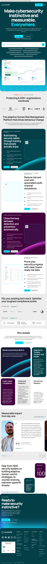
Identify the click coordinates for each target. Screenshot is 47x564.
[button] (41, 456)
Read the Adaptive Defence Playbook (10, 492)
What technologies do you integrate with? (14, 52)
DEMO (25, 545)
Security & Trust (34, 542)
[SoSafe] (6, 5)
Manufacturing (19, 555)
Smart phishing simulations (19, 538)
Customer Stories (42, 553)
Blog (25, 536)
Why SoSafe (41, 551)
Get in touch (28, 36)
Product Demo (26, 547)
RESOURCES (26, 531)
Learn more (14, 167)
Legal (32, 547)
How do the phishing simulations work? (31, 48)
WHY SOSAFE (41, 549)
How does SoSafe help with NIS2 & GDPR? (16, 48)
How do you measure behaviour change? (30, 50)
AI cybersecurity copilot (19, 541)
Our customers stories (39, 416)
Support (33, 536)
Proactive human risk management (19, 544)
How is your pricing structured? (31, 54)
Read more (18, 448)
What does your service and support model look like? (23, 56)
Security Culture (19, 553)
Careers (40, 536)
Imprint (15, 562)
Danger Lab (26, 541)
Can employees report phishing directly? (17, 54)
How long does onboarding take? (15, 50)
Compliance (12, 318)
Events (40, 541)
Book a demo (38, 4)
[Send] (43, 44)
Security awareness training (20, 535)
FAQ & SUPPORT (34, 531)
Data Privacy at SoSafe (34, 545)
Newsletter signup (42, 545)
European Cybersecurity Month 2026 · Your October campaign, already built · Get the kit (16, 0)
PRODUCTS (19, 531)
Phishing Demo (26, 549)
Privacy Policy (19, 562)
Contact (40, 543)
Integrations (13, 306)
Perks (40, 555)
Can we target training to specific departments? (31, 52)
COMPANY (41, 531)
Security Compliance (18, 551)
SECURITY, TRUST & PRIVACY (35, 540)
